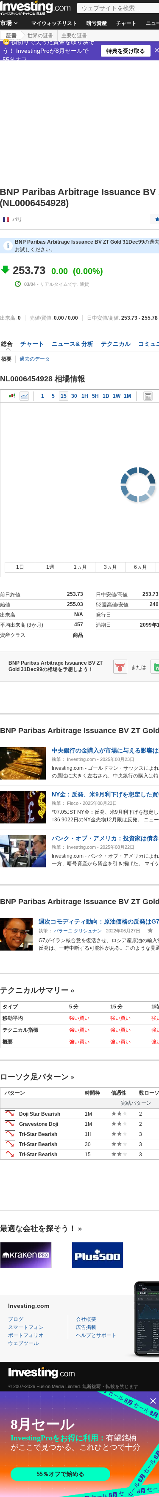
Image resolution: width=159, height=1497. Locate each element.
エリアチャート (24, 396)
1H (84, 396)
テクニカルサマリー (34, 990)
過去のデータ (35, 359)
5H (95, 396)
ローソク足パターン (34, 1077)
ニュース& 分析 (72, 343)
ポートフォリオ (26, 1335)
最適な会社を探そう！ (38, 1228)
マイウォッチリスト (54, 23)
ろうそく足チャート (12, 396)
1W (116, 396)
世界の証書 (40, 35)
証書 (11, 35)
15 (64, 396)
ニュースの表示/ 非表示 (148, 396)
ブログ (15, 1319)
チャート (126, 23)
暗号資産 (96, 23)
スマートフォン (26, 1327)
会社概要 (86, 1319)
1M (127, 396)
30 (74, 396)
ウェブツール (23, 1343)
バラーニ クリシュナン (78, 931)
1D (106, 396)
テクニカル (116, 343)
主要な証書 (74, 35)
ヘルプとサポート (96, 1335)
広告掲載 (86, 1327)
